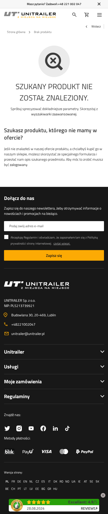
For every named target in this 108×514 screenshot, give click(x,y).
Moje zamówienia (23, 381)
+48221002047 (23, 324)
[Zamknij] (99, 4)
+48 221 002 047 (69, 4)
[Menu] (100, 14)
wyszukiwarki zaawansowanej (53, 114)
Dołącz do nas (19, 198)
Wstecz (96, 26)
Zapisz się (54, 255)
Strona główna (16, 31)
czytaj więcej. (61, 243)
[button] (102, 494)
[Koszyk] (87, 14)
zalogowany (18, 164)
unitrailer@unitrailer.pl (27, 333)
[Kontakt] (54, 285)
